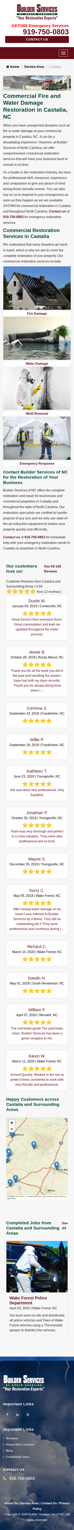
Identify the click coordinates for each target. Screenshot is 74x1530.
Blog (9, 1450)
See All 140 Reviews (52, 569)
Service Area (34, 66)
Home (14, 66)
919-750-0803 (46, 32)
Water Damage (37, 363)
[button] (33, 1145)
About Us (11, 1503)
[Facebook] (7, 1414)
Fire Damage (37, 313)
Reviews (12, 1438)
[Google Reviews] (27, 1414)
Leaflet (11, 1196)
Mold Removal (37, 413)
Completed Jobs (17, 1456)
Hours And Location (20, 1444)
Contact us (57, 211)
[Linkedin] (17, 1414)
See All (65, 1225)
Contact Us (37, 39)
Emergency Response (37, 463)
